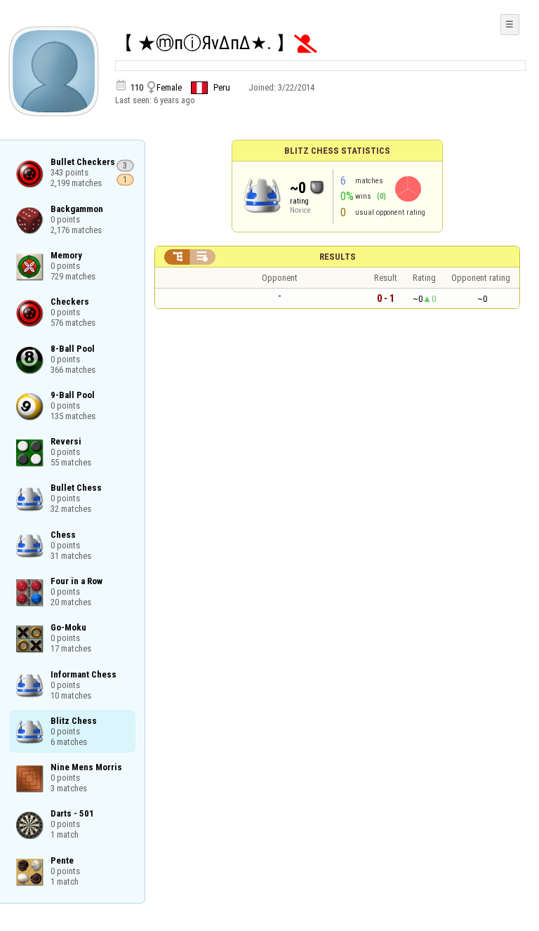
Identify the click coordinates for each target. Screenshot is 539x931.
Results (337, 256)
